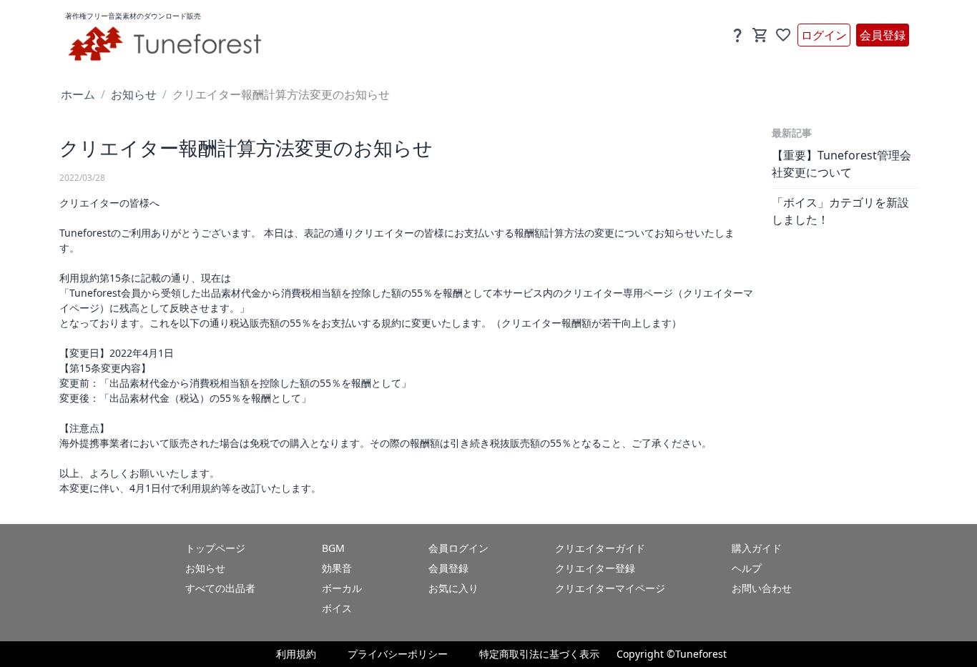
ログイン (824, 35)
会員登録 (882, 35)
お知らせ (134, 94)
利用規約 (296, 654)
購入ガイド (757, 548)
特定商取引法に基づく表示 (539, 654)
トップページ (215, 548)
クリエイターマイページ (610, 588)
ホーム (78, 94)
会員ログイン (458, 548)
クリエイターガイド (600, 548)
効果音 (337, 568)
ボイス (337, 608)
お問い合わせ (762, 588)
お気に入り (453, 588)
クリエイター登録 (595, 568)
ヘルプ (747, 568)
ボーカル (342, 588)
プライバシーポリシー (398, 654)
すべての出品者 (220, 588)
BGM (333, 548)
